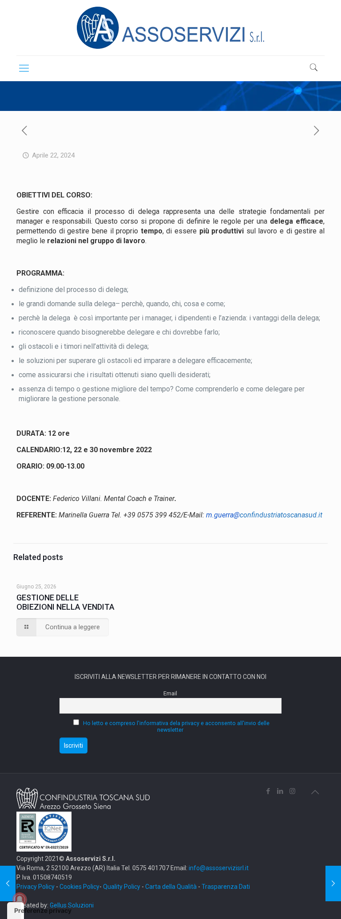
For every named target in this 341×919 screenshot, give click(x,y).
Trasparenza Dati (226, 886)
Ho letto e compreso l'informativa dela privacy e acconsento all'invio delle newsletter (176, 726)
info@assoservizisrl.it (218, 868)
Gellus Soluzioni (72, 905)
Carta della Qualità (171, 886)
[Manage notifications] (19, 899)
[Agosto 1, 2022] (8, 883)
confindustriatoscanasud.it (264, 515)
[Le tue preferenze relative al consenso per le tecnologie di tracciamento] (15, 910)
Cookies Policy (79, 886)
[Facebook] (268, 791)
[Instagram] (292, 791)
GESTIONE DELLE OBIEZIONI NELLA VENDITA (65, 602)
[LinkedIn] (280, 791)
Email (170, 693)
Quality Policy (121, 886)
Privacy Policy (35, 886)
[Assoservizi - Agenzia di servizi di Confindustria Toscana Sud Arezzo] (170, 27)
